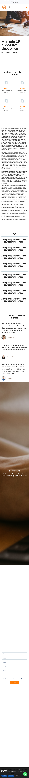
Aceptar (4, 775)
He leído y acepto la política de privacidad (12, 678)
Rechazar (11, 775)
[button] (26, 7)
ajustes (12, 773)
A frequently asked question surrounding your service (13, 241)
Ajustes (17, 775)
